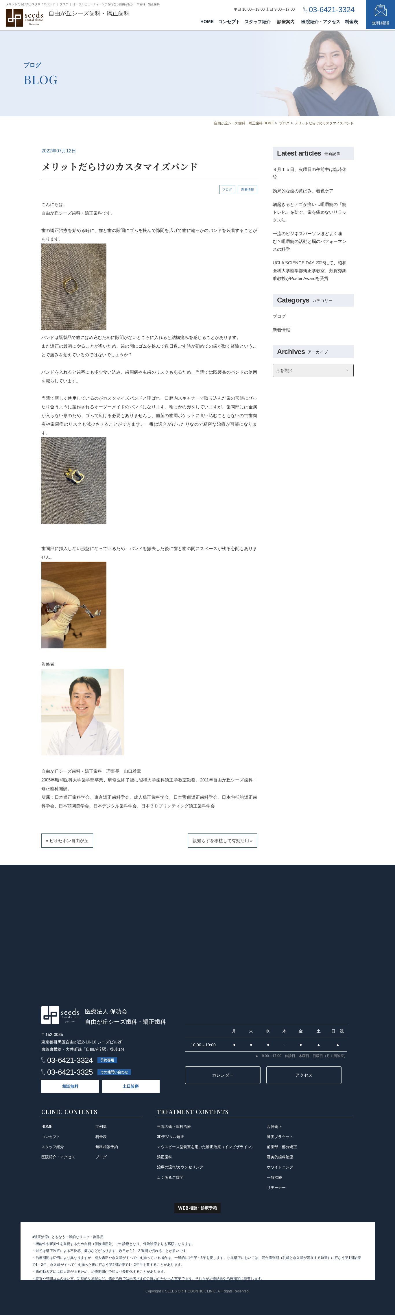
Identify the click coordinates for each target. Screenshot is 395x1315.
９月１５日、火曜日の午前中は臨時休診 (309, 173)
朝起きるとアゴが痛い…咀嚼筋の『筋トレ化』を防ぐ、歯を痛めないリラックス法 (309, 212)
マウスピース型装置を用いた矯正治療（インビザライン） (206, 1147)
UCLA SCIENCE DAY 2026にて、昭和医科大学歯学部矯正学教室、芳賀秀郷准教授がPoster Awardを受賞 (309, 270)
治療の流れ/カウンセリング (180, 1167)
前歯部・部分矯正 (282, 1147)
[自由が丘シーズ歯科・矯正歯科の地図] (197, 930)
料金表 (351, 21)
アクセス (304, 1075)
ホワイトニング (280, 1167)
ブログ (227, 189)
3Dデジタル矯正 (170, 1137)
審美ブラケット (280, 1137)
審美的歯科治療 (280, 1157)
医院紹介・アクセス (320, 21)
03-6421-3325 (70, 1072)
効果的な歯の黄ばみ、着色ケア (303, 190)
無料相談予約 (106, 1147)
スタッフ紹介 (258, 21)
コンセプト (229, 21)
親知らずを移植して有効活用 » (222, 840)
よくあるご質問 (170, 1177)
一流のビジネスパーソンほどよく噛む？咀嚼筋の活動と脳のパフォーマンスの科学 (309, 241)
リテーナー (276, 1187)
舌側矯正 (274, 1126)
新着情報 (247, 189)
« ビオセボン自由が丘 (67, 840)
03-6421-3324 (70, 1060)
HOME (207, 21)
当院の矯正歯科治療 (174, 1126)
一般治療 (274, 1177)
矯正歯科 (164, 1157)
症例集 (101, 1126)
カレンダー (223, 1075)
